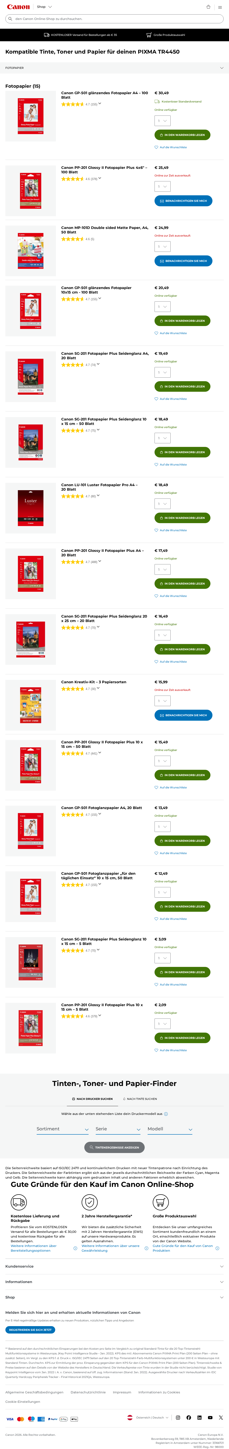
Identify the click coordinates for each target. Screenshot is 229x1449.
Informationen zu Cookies (159, 1392)
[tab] (92, 1099)
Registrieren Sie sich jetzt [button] (30, 1330)
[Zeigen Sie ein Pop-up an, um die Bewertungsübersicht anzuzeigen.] (100, 104)
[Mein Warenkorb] (208, 6)
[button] (166, 1114)
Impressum (122, 1392)
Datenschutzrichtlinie (88, 1392)
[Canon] (18, 6)
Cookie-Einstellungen (22, 1402)
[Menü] (220, 6)
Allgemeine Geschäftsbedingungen (34, 1392)
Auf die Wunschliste (173, 147)
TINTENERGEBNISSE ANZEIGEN (117, 1147)
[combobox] (114, 18)
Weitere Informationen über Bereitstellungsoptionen (34, 1248)
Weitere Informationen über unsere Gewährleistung (111, 1248)
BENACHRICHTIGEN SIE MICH (186, 200)
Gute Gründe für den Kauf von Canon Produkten (183, 1248)
